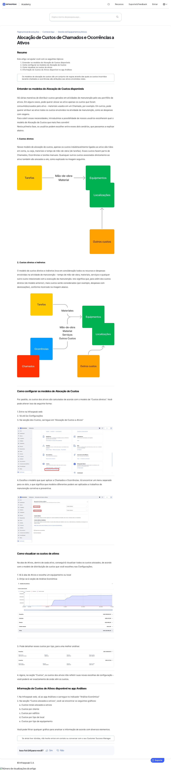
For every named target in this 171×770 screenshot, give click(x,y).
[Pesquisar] (117, 17)
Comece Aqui (48, 32)
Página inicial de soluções (28, 32)
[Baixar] (80, 362)
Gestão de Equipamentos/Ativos (72, 32)
